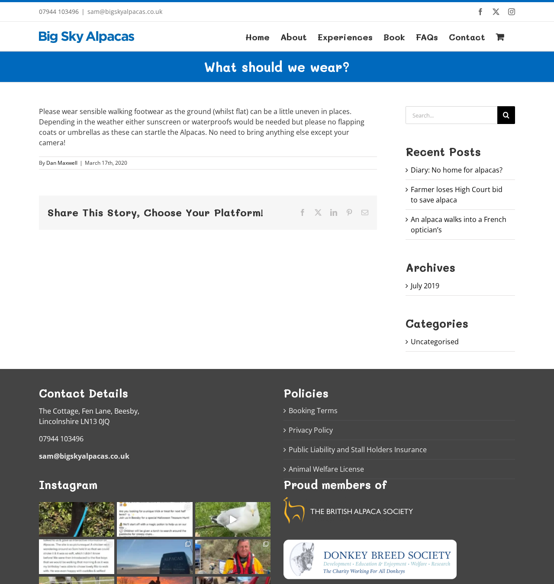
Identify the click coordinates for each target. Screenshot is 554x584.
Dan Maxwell (61, 162)
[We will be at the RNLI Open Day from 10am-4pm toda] (233, 556)
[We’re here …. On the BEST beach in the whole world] (154, 556)
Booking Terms (313, 410)
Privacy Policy (311, 430)
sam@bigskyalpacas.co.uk (124, 11)
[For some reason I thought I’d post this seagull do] (233, 519)
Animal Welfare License (326, 469)
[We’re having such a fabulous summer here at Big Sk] (76, 556)
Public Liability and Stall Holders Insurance (358, 449)
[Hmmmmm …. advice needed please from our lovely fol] (154, 519)
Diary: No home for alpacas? (456, 170)
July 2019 (425, 285)
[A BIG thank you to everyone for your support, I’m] (76, 519)
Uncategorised (435, 341)
